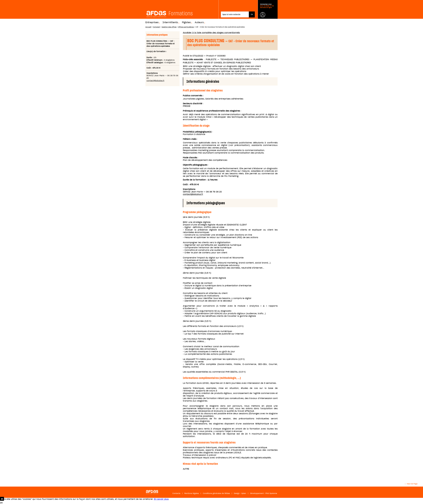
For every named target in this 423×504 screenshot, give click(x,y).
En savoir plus (161, 499)
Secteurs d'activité (192, 103)
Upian (243, 493)
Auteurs (199, 22)
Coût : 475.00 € (191, 184)
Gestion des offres (169, 27)
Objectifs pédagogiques (195, 165)
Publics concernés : (193, 95)
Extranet (156, 27)
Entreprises (152, 22)
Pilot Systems (271, 493)
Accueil (148, 27)
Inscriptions (189, 189)
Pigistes (186, 22)
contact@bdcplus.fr (155, 81)
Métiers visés (189, 139)
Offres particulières (186, 27)
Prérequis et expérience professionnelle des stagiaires (211, 111)
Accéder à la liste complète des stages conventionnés (211, 32)
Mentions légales (191, 493)
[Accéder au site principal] (2, 499)
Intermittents (170, 22)
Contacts (176, 493)
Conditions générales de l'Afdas (216, 493)
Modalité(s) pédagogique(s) (197, 131)
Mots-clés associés (193, 59)
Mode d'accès (190, 157)
